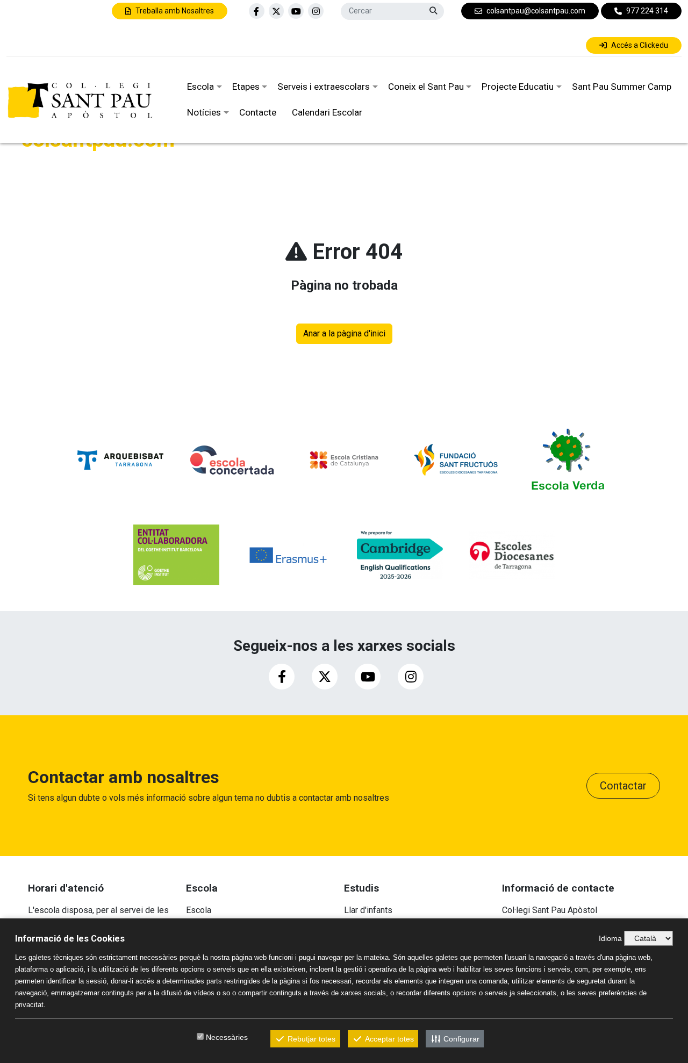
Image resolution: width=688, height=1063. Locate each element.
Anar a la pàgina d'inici (344, 333)
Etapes (246, 86)
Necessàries (227, 1037)
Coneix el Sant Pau (426, 86)
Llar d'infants (368, 910)
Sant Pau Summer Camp (621, 86)
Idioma (610, 938)
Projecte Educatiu (518, 86)
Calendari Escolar (327, 112)
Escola (200, 86)
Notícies (204, 112)
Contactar (623, 785)
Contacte (257, 112)
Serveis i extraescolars (323, 86)
